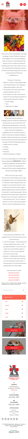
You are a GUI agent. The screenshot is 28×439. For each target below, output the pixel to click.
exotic (6, 317)
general (7, 305)
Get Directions (14, 389)
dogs (6, 309)
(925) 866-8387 (14, 397)
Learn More (14, 330)
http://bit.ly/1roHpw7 (14, 273)
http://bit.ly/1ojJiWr (14, 277)
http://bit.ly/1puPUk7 (14, 275)
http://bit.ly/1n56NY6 (14, 280)
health (6, 313)
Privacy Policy (14, 426)
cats (6, 301)
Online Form (14, 348)
